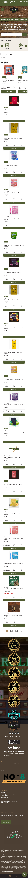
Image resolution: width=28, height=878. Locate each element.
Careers (2, 770)
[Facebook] (10, 733)
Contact (3, 768)
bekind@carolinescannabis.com (12, 736)
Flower (20, 48)
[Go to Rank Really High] (14, 876)
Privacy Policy (17, 766)
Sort (9, 52)
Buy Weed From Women (14, 751)
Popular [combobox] (11, 54)
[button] (12, 15)
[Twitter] (13, 733)
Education (3, 766)
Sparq (5, 109)
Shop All (7, 48)
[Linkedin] (18, 733)
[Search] (24, 34)
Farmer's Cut (6, 587)
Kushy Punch (6, 164)
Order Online (17, 764)
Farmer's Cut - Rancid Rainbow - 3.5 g (13, 588)
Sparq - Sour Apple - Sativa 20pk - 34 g (14, 432)
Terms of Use (17, 768)
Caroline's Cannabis (8, 613)
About (2, 764)
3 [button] (11, 631)
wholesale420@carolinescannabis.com (14, 738)
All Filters (5, 54)
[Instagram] (15, 733)
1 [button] (6, 631)
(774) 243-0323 (4, 795)
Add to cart (9, 91)
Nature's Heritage (7, 455)
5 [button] (16, 631)
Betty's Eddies (5, 78)
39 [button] (21, 631)
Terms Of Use (9, 854)
